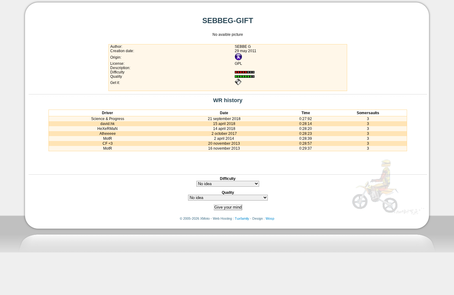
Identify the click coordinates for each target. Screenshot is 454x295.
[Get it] (238, 84)
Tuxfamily (242, 218)
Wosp (270, 218)
